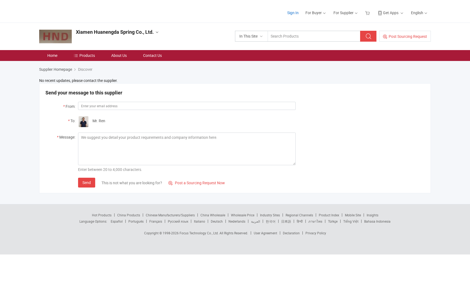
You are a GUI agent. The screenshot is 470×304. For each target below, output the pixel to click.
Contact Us (152, 55)
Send (86, 182)
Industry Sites (270, 215)
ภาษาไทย (315, 221)
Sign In (293, 12)
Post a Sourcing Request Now (196, 182)
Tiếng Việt (350, 221)
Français (155, 221)
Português (136, 221)
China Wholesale (212, 215)
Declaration (291, 233)
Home (52, 55)
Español (117, 221)
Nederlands (236, 221)
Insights (372, 215)
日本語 (286, 221)
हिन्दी (300, 221)
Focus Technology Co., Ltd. (199, 233)
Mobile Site (353, 215)
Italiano (199, 221)
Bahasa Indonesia (377, 221)
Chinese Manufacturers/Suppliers (170, 215)
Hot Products (102, 215)
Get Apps (390, 12)
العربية (255, 221)
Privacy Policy (315, 233)
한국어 (271, 221)
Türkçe (333, 221)
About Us (119, 55)
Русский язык (178, 221)
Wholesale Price (242, 215)
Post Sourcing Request (408, 36)
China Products (128, 215)
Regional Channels (299, 215)
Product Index (329, 215)
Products (87, 55)
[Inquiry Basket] (368, 12)
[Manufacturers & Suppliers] (74, 10)
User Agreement (265, 233)
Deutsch (217, 221)
